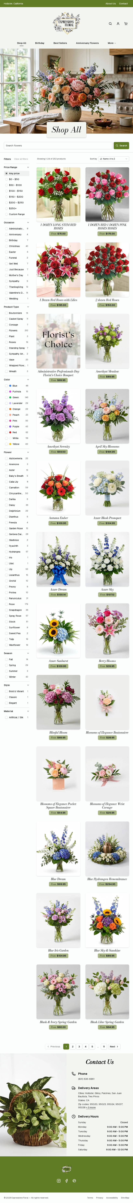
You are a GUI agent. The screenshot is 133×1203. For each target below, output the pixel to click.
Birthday (39, 43)
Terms (90, 1198)
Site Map (125, 1198)
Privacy (99, 1198)
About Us (111, 3)
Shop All (21, 43)
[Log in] (118, 23)
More (111, 43)
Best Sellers (60, 43)
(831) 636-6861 (86, 1079)
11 (104, 1046)
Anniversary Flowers (87, 43)
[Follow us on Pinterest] (74, 1181)
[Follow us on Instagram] (59, 1181)
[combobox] (113, 158)
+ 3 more (91, 1107)
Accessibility (112, 1198)
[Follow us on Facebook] (66, 1181)
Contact (123, 3)
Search (123, 145)
